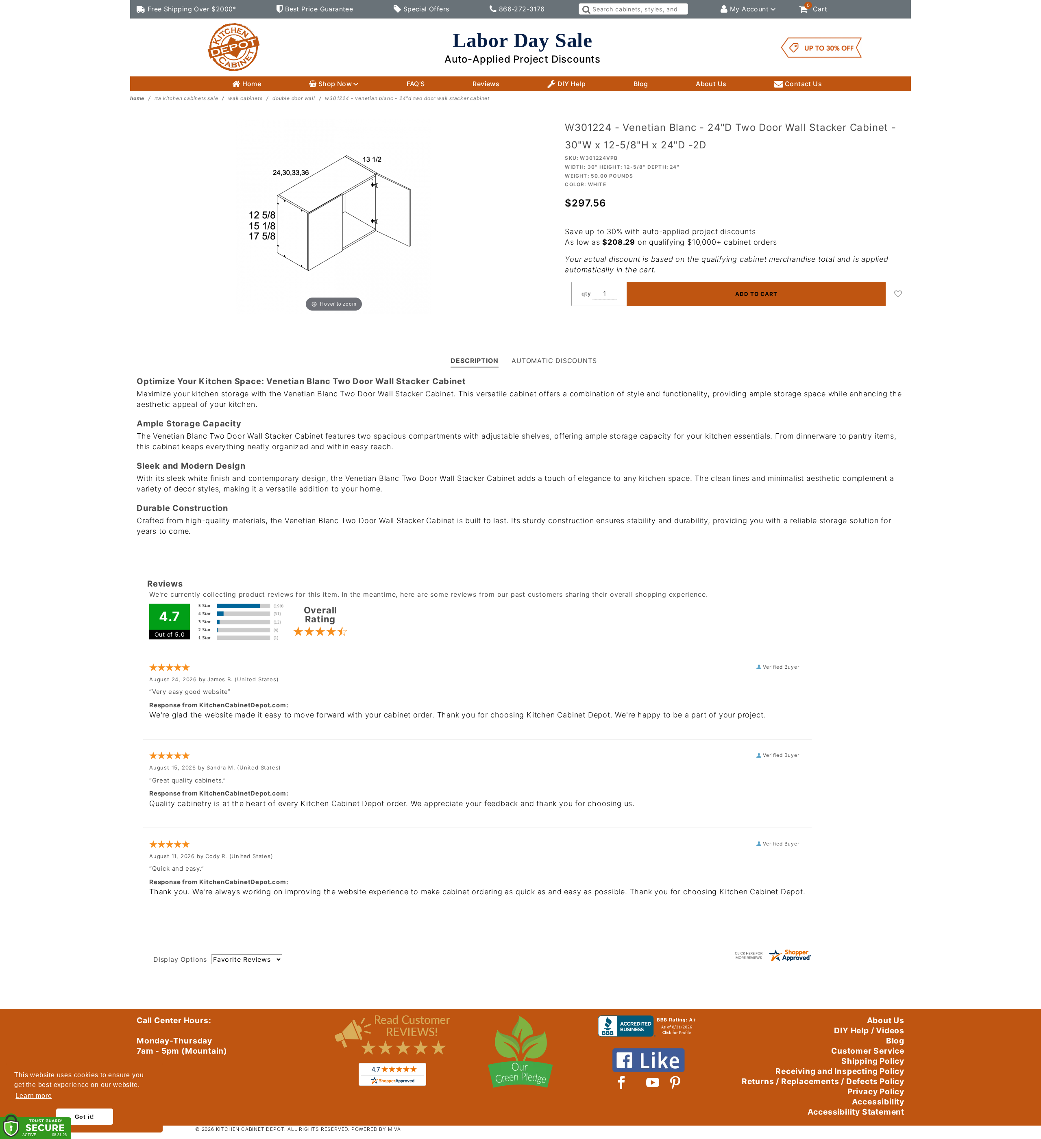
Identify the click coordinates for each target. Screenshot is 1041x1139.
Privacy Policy (875, 1091)
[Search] (585, 9)
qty (586, 293)
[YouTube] (653, 1082)
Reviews (486, 84)
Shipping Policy (872, 1061)
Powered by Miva (376, 1129)
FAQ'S (416, 84)
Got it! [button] (85, 1116)
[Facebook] (621, 1082)
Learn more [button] (33, 1095)
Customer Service (867, 1051)
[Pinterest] (675, 1082)
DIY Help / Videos (869, 1030)
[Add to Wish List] (898, 294)
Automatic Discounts (554, 360)
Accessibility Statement (856, 1112)
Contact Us (802, 84)
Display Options (180, 959)
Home (250, 84)
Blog (641, 84)
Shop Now (334, 84)
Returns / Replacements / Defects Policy (823, 1081)
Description (475, 360)
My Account (749, 9)
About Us (711, 84)
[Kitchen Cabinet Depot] (233, 47)
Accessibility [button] (878, 1101)
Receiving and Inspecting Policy (839, 1071)
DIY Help (570, 84)
